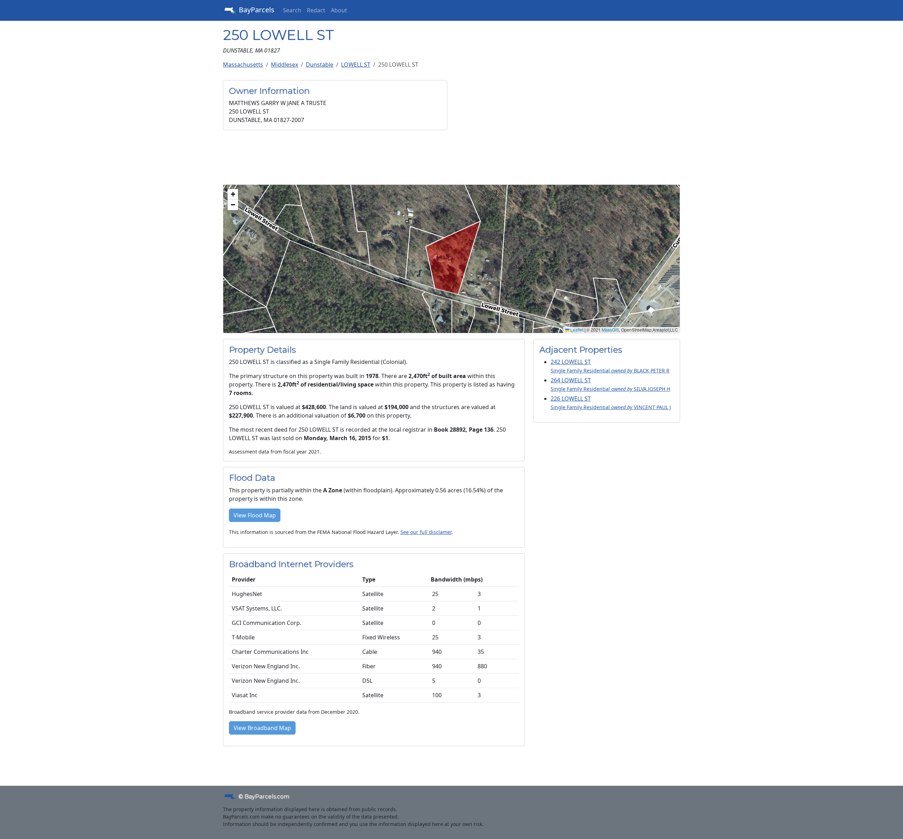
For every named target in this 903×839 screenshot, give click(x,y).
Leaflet (576, 330)
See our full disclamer (426, 532)
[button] (233, 194)
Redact (316, 10)
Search (292, 10)
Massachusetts (243, 64)
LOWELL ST (355, 64)
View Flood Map (255, 515)
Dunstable (319, 64)
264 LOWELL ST (610, 384)
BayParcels (255, 9)
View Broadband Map (262, 728)
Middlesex (284, 64)
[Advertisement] (568, 129)
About (339, 10)
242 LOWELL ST (610, 366)
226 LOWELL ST (611, 403)
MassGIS (610, 330)
